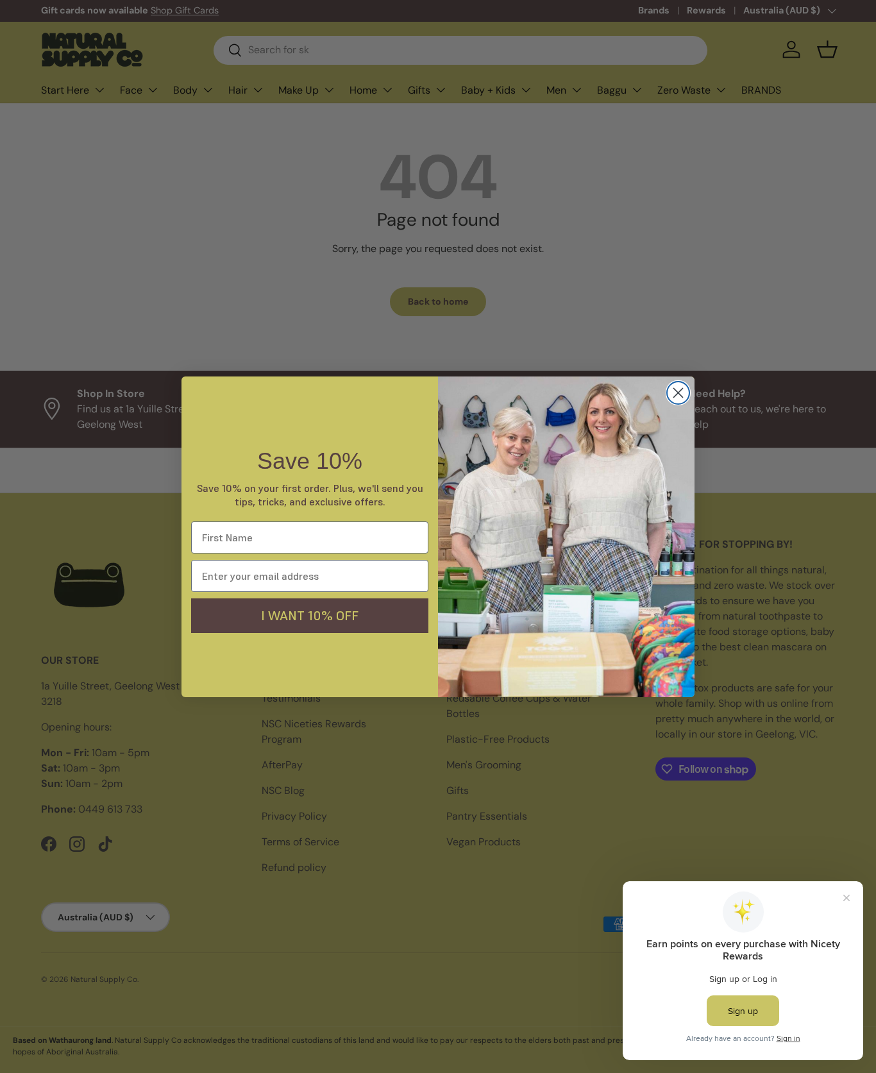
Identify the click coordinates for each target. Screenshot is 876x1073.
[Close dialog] (678, 393)
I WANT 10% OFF (309, 615)
